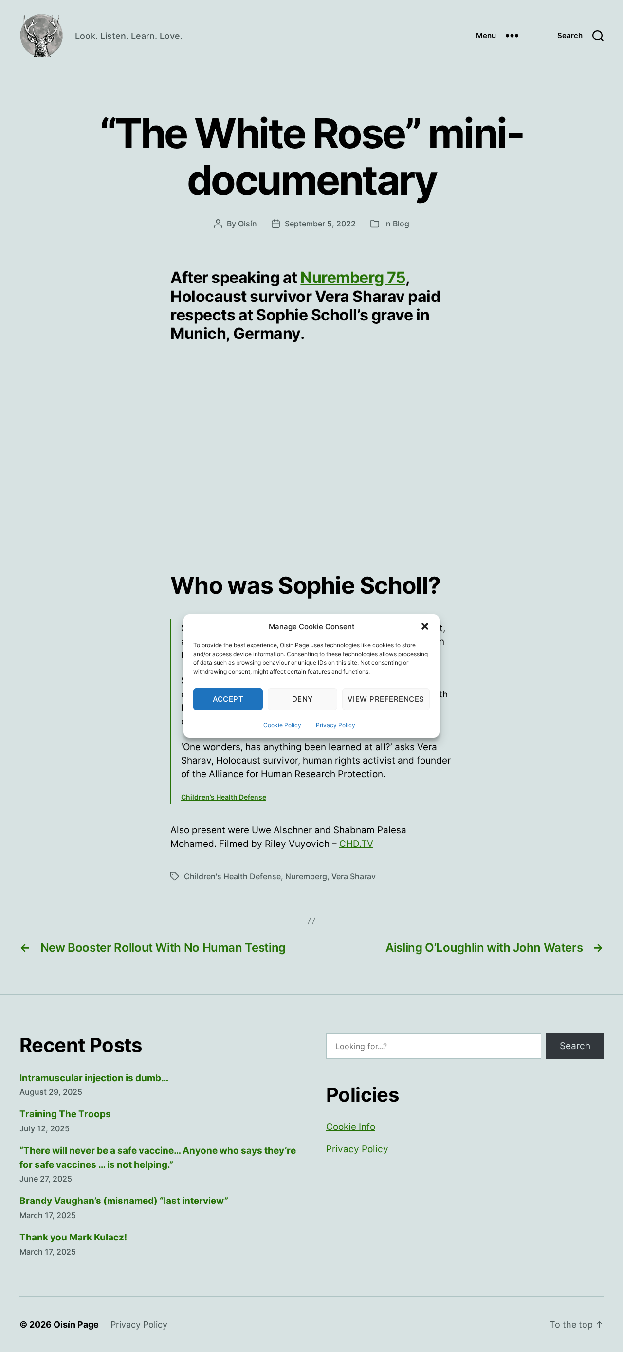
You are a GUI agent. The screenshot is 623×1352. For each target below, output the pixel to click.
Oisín (247, 223)
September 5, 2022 (320, 223)
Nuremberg (306, 876)
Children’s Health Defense (223, 797)
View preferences (386, 699)
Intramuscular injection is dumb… (93, 1078)
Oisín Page (76, 1324)
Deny (302, 699)
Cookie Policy (282, 725)
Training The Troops (65, 1114)
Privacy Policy (335, 725)
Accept (228, 699)
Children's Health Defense (232, 876)
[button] (425, 626)
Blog (401, 223)
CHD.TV (356, 843)
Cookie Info (350, 1126)
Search (575, 1046)
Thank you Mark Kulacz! (73, 1237)
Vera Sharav (353, 876)
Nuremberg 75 (352, 277)
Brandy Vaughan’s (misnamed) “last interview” (123, 1200)
